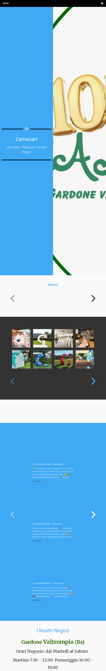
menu (6, 3)
